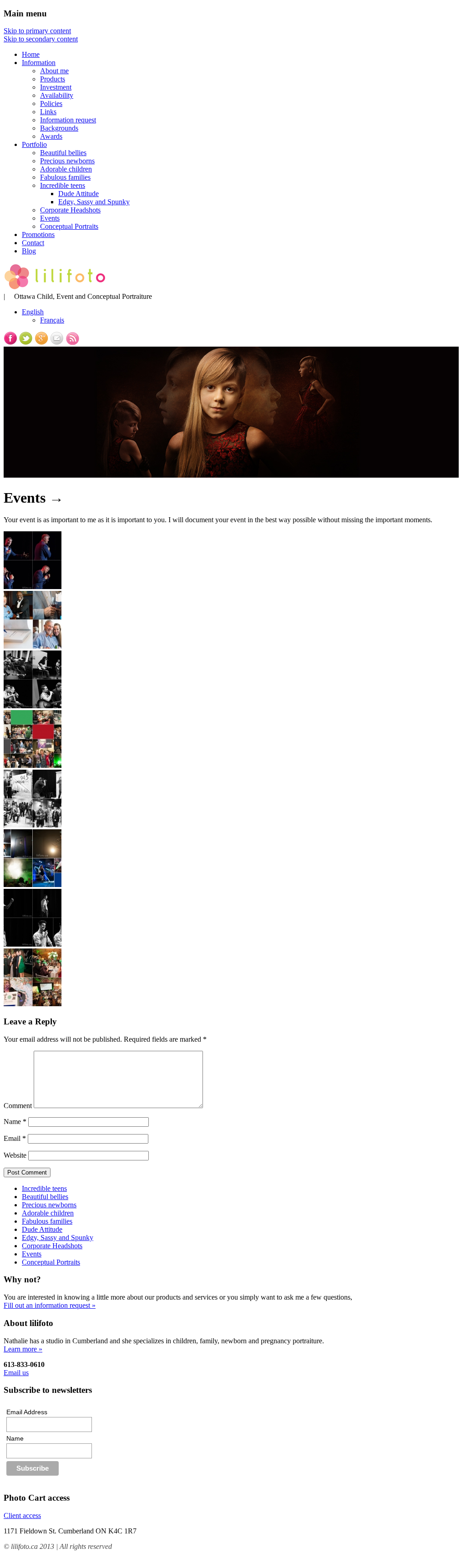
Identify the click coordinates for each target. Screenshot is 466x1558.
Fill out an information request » (50, 1305)
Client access (22, 1515)
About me (54, 71)
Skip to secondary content (41, 39)
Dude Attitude (78, 193)
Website (15, 1155)
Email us (16, 1372)
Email (15, 1138)
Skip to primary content (37, 31)
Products (52, 79)
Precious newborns (67, 161)
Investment (55, 87)
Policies (51, 103)
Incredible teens (62, 185)
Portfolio (34, 144)
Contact (33, 243)
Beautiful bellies (63, 152)
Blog (29, 251)
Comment (18, 1105)
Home (31, 54)
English (33, 312)
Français (52, 320)
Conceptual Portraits (69, 226)
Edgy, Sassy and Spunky (94, 202)
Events (50, 218)
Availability (56, 95)
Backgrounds (59, 128)
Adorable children (66, 169)
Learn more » (23, 1349)
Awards (51, 136)
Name (15, 1121)
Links (48, 112)
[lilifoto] (55, 288)
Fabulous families (65, 177)
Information (39, 62)
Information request (68, 120)
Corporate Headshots (70, 210)
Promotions (38, 234)
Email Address (26, 1412)
